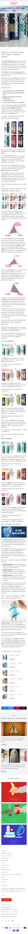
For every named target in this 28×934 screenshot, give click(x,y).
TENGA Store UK (5, 907)
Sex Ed (14, 842)
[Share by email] (23, 708)
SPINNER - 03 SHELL (15, 686)
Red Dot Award (18, 72)
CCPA (2, 862)
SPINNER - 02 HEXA (15, 671)
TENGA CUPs (10, 641)
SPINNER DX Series (8, 539)
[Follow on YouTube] (12, 920)
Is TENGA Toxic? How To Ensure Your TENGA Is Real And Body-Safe (13, 739)
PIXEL (2, 170)
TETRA (13, 151)
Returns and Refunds (6, 855)
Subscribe (6, 899)
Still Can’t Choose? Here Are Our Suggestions (14, 102)
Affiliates (3, 876)
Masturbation (14, 799)
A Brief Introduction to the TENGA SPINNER (14, 90)
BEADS (8, 170)
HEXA (19, 151)
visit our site (9, 638)
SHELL (3, 153)
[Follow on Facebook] (2, 920)
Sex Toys (14, 820)
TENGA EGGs (17, 641)
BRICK (16, 170)
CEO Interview (5, 879)
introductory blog (15, 106)
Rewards (3, 867)
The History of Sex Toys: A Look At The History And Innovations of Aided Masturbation (13, 766)
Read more (4, 744)
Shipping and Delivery (6, 853)
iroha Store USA (5, 904)
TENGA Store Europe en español (9, 914)
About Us (3, 881)
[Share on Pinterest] (17, 708)
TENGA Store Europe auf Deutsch (9, 911)
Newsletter (12, 888)
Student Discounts (5, 869)
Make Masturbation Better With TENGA (11, 874)
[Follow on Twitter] (5, 920)
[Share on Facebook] (4, 708)
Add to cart (12, 659)
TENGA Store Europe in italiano (9, 916)
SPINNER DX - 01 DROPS (16, 663)
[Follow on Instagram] (9, 920)
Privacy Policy (4, 858)
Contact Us (4, 851)
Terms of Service (5, 865)
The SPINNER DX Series (8, 100)
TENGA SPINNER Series (9, 61)
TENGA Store (14, 329)
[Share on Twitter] (11, 708)
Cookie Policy (4, 860)
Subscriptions (4, 872)
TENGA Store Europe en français (9, 909)
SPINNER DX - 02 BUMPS (16, 678)
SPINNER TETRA (5, 623)
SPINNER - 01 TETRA (15, 655)
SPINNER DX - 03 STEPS (16, 694)
